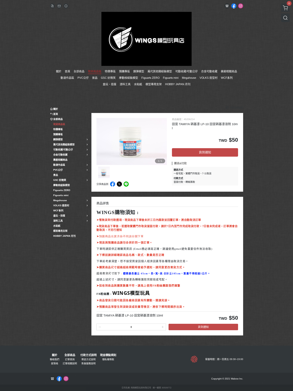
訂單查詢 (70, 359)
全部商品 (69, 355)
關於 (54, 355)
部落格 (54, 363)
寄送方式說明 (88, 359)
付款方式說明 (88, 355)
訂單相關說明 (70, 363)
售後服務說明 (88, 363)
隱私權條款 (108, 359)
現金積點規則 (108, 355)
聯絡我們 (54, 359)
